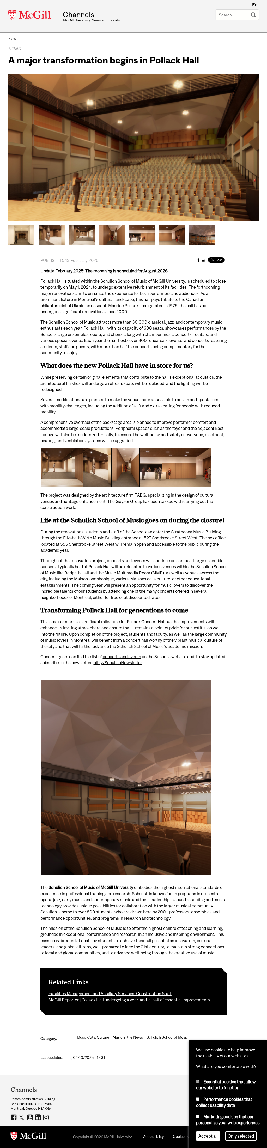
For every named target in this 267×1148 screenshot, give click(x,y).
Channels (78, 15)
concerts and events (122, 656)
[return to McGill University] (28, 1137)
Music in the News (128, 1037)
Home (12, 38)
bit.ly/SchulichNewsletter (118, 662)
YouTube (30, 1117)
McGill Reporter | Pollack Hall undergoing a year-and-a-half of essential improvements (129, 999)
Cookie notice (184, 1136)
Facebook (14, 1117)
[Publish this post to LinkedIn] (203, 260)
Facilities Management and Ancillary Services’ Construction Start (110, 993)
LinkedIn (38, 1117)
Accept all (208, 1136)
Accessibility (153, 1136)
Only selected (241, 1136)
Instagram (46, 1117)
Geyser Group (129, 501)
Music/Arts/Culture (93, 1037)
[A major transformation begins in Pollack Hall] (21, 235)
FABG (140, 495)
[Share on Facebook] (198, 260)
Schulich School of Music (167, 1037)
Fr (254, 4)
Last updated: (51, 1057)
